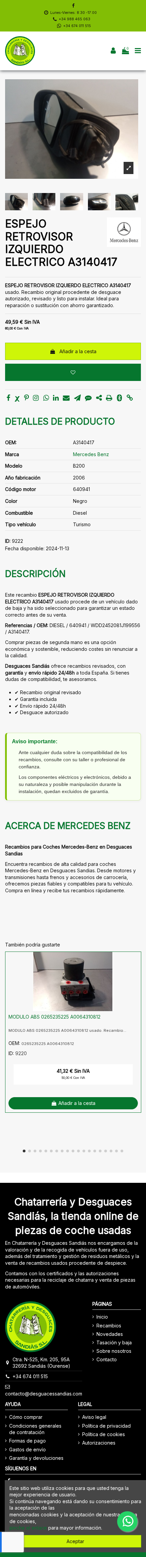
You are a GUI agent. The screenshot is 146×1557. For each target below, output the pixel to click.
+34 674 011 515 (77, 26)
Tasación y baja (114, 1342)
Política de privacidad (106, 1426)
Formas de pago (27, 1441)
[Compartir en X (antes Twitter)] (17, 398)
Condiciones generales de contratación (35, 1429)
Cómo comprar (25, 1417)
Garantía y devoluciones (36, 1458)
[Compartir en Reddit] (99, 398)
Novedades (109, 1334)
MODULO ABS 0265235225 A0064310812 (54, 1017)
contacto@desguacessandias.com (43, 1393)
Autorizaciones (98, 1443)
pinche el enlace (28, 1528)
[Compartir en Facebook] (8, 398)
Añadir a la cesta (77, 351)
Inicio (102, 1317)
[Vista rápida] (136, 974)
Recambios (108, 1325)
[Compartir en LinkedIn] (56, 398)
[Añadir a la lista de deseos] (73, 372)
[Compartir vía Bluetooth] (119, 398)
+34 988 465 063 (74, 19)
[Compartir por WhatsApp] (46, 398)
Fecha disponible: (24, 548)
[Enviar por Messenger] (88, 398)
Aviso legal (94, 1417)
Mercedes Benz (91, 454)
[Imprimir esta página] (109, 398)
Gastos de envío (27, 1449)
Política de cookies (103, 1434)
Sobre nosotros (113, 1351)
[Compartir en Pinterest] (26, 398)
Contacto (106, 1359)
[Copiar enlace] (130, 398)
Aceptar (75, 1541)
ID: (8, 541)
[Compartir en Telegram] (77, 398)
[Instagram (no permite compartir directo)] (36, 398)
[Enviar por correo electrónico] (66, 398)
